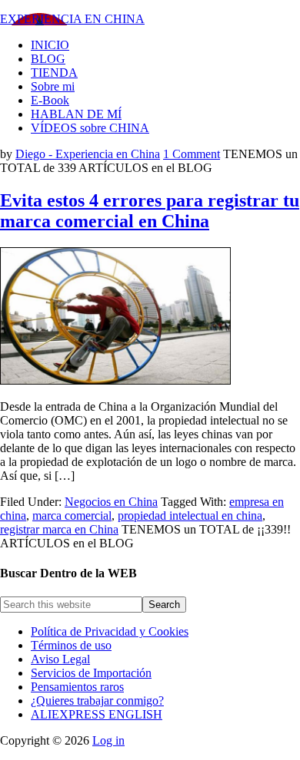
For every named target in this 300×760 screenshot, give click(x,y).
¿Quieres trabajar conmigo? (97, 700)
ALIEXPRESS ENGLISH (96, 714)
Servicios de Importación (91, 672)
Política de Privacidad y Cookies (109, 631)
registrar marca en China (59, 529)
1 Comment (191, 153)
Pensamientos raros (77, 686)
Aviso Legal (60, 659)
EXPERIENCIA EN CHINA (72, 18)
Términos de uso (71, 645)
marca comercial (72, 515)
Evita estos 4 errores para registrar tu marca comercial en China (149, 210)
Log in (108, 740)
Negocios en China (111, 501)
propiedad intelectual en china (190, 515)
